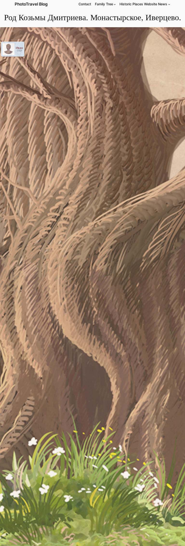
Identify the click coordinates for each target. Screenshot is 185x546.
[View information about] (6, 49)
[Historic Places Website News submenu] (169, 4)
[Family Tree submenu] (115, 4)
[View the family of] (10, 49)
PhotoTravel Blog (31, 4)
